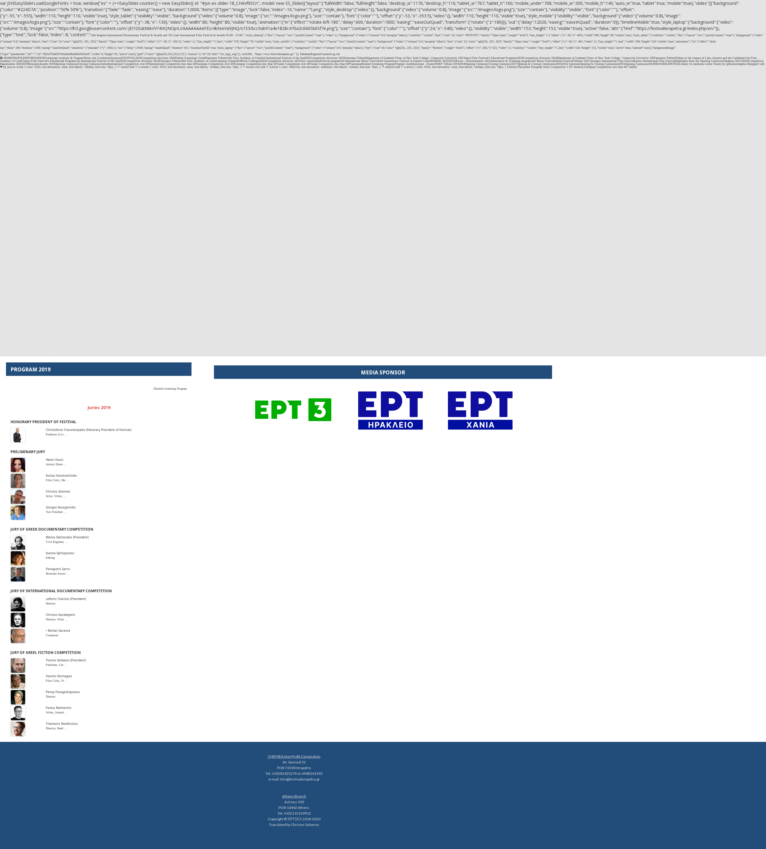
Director (50, 603)
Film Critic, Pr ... (57, 680)
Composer (52, 635)
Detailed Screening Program (170, 388)
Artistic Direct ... (56, 464)
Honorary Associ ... (57, 573)
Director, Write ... (56, 619)
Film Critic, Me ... (57, 480)
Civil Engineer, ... (57, 541)
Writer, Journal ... (56, 712)
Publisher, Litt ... (56, 664)
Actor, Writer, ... (56, 496)
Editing (50, 557)
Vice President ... (56, 512)
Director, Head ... (56, 728)
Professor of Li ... (56, 434)
